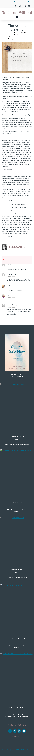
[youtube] (29, 5)
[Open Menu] (17, 17)
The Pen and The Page (23, 2)
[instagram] (24, 5)
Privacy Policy (17, 736)
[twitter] (20, 5)
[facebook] (15, 5)
